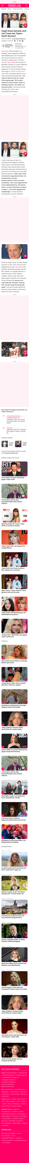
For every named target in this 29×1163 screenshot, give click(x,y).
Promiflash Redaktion (19, 38)
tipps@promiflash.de (11, 453)
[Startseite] (14, 5)
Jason (24, 73)
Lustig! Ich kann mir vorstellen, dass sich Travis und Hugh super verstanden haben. (16, 420)
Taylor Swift (11, 62)
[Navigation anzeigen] (2, 5)
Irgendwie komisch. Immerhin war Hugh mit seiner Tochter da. (16, 431)
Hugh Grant (5, 51)
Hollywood (18, 267)
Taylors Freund (15, 71)
